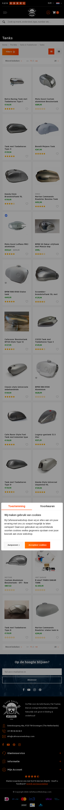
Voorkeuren (47, 506)
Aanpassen (13, 545)
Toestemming (16, 506)
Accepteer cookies (37, 545)
